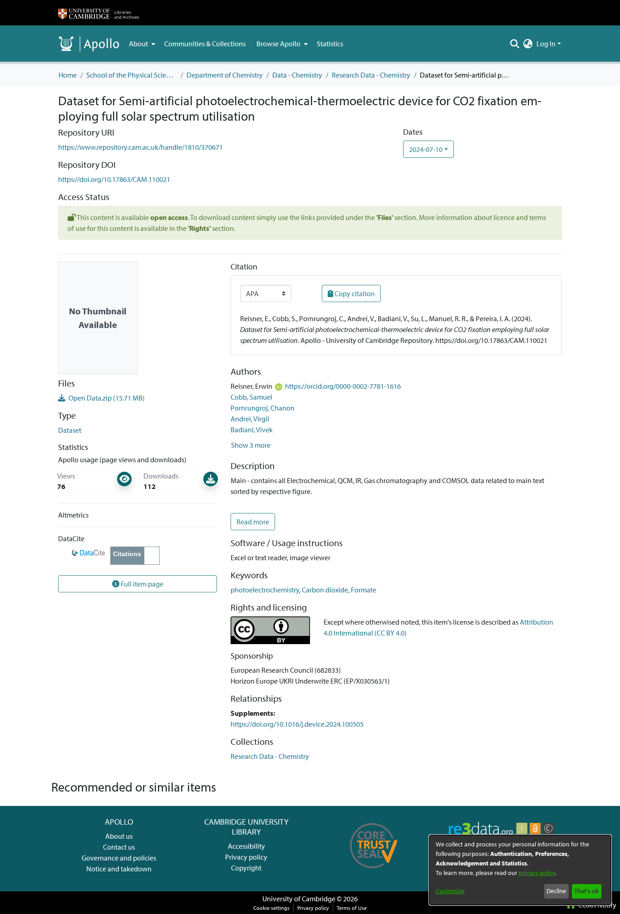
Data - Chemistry (297, 74)
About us (119, 836)
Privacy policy (246, 856)
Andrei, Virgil (250, 418)
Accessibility (246, 845)
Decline (556, 891)
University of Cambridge (298, 898)
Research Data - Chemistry (371, 74)
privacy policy (537, 873)
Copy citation (354, 293)
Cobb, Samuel (251, 396)
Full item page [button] (141, 583)
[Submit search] (515, 43)
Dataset (69, 430)
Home (68, 74)
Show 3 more (251, 445)
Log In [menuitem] (546, 43)
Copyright (246, 867)
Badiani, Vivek (252, 429)
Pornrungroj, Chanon (263, 407)
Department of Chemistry (225, 74)
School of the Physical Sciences (131, 74)
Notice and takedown (119, 868)
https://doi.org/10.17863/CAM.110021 (114, 179)
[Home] (98, 13)
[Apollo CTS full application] (373, 871)
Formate (363, 589)
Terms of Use (352, 907)
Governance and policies (119, 857)
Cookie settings (271, 907)
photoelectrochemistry (265, 589)
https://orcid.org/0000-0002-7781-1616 (343, 386)
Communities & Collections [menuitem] (205, 43)
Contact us (119, 846)
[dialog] (520, 870)
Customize (450, 891)
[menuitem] (141, 43)
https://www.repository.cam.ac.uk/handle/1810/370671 (140, 147)
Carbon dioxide (325, 589)
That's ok (586, 891)
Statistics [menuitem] (330, 43)
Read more (252, 521)
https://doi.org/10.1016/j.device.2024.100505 (297, 723)
